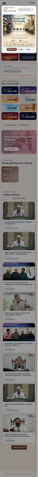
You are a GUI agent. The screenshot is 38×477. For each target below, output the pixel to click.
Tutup (27, 48)
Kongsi (20, 48)
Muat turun (11, 48)
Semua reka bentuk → (25, 9)
